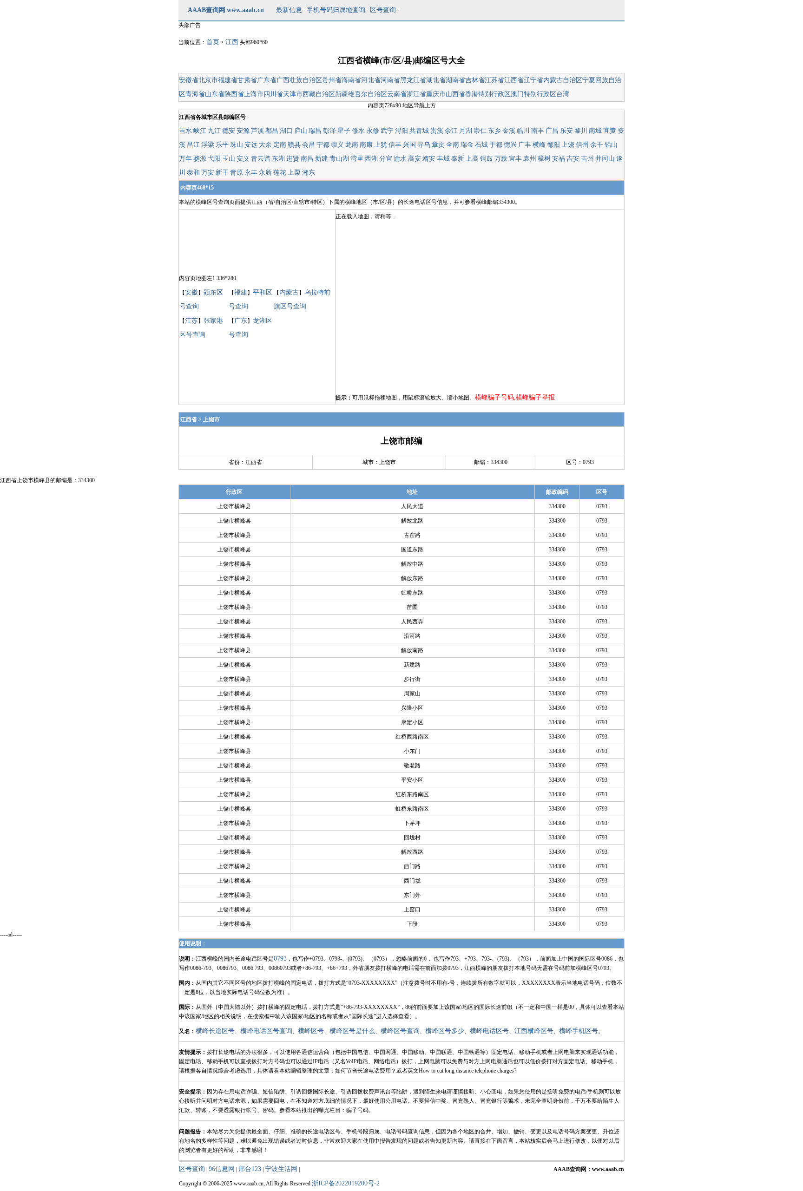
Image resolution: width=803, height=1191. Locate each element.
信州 (582, 144)
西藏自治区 (319, 94)
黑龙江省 (413, 80)
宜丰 (515, 158)
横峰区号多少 (444, 1030)
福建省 (227, 80)
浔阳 (401, 130)
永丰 (250, 172)
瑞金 (467, 144)
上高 (472, 158)
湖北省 (436, 80)
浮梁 (207, 144)
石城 (481, 144)
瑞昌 (315, 130)
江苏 (191, 320)
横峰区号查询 (400, 1030)
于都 (495, 144)
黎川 (580, 130)
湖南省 (455, 80)
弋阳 (214, 158)
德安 (228, 130)
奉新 (457, 158)
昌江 (193, 144)
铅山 (611, 144)
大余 (265, 144)
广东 (240, 320)
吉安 (572, 158)
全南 (452, 144)
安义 (243, 158)
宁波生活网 (281, 1168)
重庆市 (436, 94)
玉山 (228, 158)
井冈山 (605, 158)
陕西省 (234, 94)
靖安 (428, 158)
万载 (500, 158)
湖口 (286, 130)
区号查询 (383, 10)
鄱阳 (553, 144)
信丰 (395, 144)
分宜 (385, 158)
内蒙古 (289, 292)
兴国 (409, 144)
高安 (414, 158)
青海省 (195, 94)
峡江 (199, 130)
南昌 (307, 158)
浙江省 (416, 94)
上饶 (567, 144)
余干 (596, 144)
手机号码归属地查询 (336, 10)
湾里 (356, 158)
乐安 (566, 130)
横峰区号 (311, 1030)
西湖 (371, 158)
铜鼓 (486, 158)
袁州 (529, 158)
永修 (372, 130)
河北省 (371, 80)
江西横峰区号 (533, 1030)
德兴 (510, 144)
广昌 (552, 130)
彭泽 (329, 130)
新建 (321, 158)
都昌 (271, 130)
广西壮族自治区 (299, 80)
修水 (358, 130)
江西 (231, 42)
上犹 (380, 144)
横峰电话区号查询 (266, 1030)
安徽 (191, 292)
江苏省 (494, 80)
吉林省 (475, 80)
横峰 (539, 144)
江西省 (514, 80)
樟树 (544, 158)
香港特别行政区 (488, 94)
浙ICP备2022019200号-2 (346, 1183)
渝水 (400, 158)
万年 (185, 158)
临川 (523, 130)
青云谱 (260, 158)
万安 (207, 172)
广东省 (266, 80)
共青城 (419, 130)
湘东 (308, 172)
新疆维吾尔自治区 (361, 94)
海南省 (351, 80)
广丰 (524, 144)
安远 (250, 144)
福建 (240, 292)
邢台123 (249, 1168)
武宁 (387, 130)
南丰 (537, 130)
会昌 (308, 144)
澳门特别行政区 (533, 94)
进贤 (292, 158)
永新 (265, 172)
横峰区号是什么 (352, 1030)
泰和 (193, 172)
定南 (279, 144)
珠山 (236, 144)
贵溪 (436, 130)
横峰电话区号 (489, 1030)
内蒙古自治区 (562, 80)
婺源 (199, 158)
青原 (236, 172)
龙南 (351, 144)
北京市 (208, 80)
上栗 (294, 172)
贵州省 (332, 80)
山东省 (214, 94)
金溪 (508, 130)
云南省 (397, 94)
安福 (558, 158)
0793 (280, 958)
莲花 (279, 172)
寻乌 (423, 144)
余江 (451, 130)
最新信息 (289, 10)
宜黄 (609, 130)
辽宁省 (533, 80)
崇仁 (480, 130)
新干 (222, 172)
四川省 (273, 94)
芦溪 (257, 130)
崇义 (337, 144)
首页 (212, 42)
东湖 (278, 158)
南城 (595, 130)
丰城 (443, 158)
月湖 (465, 130)
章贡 (438, 144)
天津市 (293, 94)
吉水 (185, 130)
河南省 (390, 80)
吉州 (587, 158)
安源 (243, 130)
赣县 (294, 144)
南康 (366, 144)
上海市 (253, 94)
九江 (214, 130)
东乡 (494, 130)
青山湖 (339, 158)
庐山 (300, 130)
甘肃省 (247, 80)
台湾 (562, 94)
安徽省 (188, 80)
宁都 (322, 144)
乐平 (222, 144)
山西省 (455, 94)
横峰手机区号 (578, 1030)
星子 (343, 130)
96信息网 (222, 1168)
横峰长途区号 (215, 1030)
